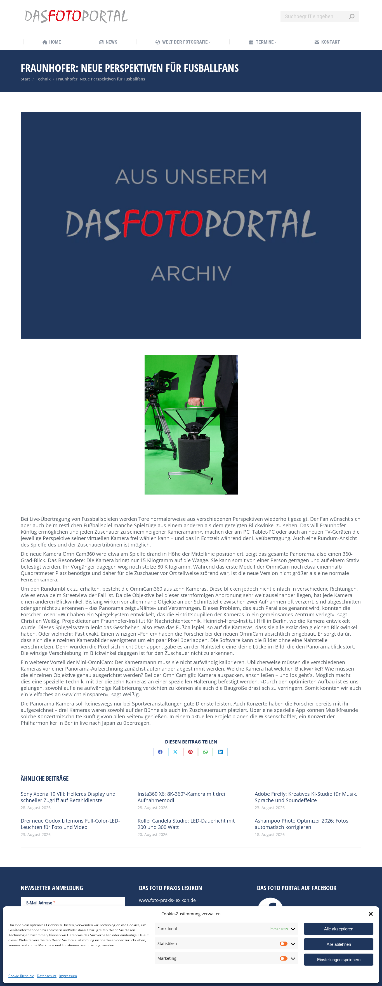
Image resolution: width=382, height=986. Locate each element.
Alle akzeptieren (338, 928)
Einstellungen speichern (338, 959)
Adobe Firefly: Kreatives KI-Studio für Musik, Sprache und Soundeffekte (306, 797)
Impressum (68, 975)
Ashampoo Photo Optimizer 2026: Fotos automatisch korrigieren (301, 824)
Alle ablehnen (339, 944)
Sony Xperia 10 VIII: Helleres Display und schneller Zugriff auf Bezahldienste (68, 797)
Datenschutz (46, 975)
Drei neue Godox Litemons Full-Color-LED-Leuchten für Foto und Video (70, 824)
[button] (371, 914)
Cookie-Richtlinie (21, 975)
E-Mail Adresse (41, 902)
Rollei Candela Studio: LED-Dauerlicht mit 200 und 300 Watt (186, 824)
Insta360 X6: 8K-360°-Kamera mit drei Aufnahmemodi (181, 797)
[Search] (351, 16)
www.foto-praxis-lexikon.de (167, 900)
